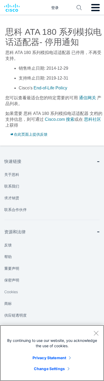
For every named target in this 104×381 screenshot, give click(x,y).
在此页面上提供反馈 (30, 134)
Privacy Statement (49, 357)
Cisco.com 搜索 (59, 119)
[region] (52, 353)
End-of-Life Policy (50, 88)
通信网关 (87, 98)
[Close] (96, 333)
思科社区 (92, 119)
